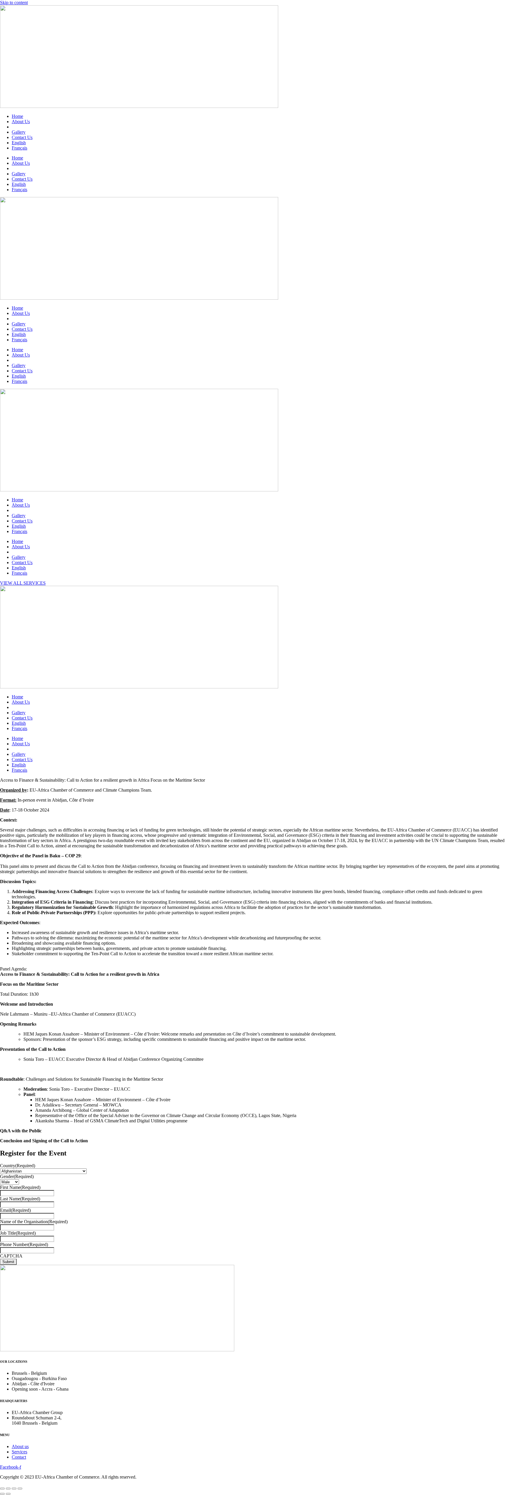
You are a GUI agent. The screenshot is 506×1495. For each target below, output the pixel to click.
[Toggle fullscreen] (14, 1488)
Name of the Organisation (34, 1221)
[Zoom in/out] (20, 1488)
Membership (23, 126)
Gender (17, 1176)
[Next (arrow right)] (8, 1494)
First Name (20, 1187)
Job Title (18, 1233)
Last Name (20, 1198)
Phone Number (24, 1244)
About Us (21, 121)
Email (15, 1210)
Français (19, 147)
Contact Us (22, 137)
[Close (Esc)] (2, 1488)
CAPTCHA (11, 1255)
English (19, 142)
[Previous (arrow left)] (2, 1494)
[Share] (8, 1488)
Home (17, 116)
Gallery (18, 132)
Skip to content (14, 2)
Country (17, 1165)
